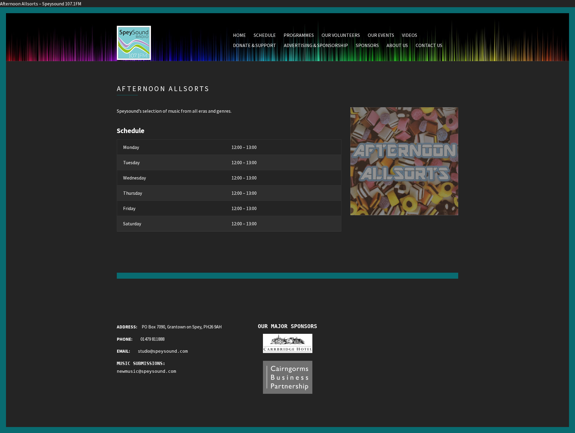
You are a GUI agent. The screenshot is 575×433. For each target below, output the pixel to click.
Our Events (381, 35)
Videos (409, 35)
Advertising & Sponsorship (316, 45)
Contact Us (429, 45)
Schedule (265, 35)
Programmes (299, 35)
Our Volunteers (341, 35)
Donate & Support (254, 45)
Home (239, 35)
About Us (397, 45)
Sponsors (367, 45)
